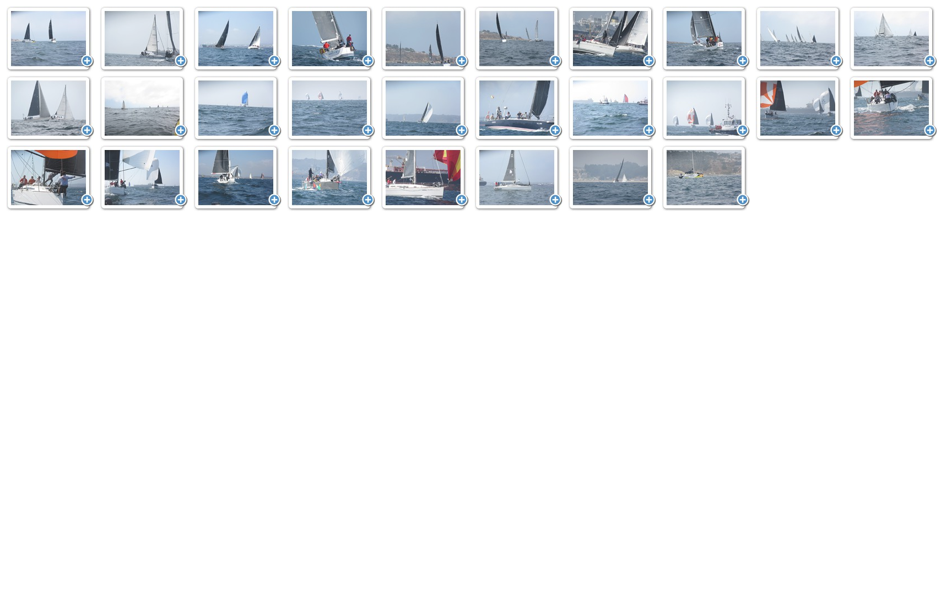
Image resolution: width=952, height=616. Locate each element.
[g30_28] (425, 178)
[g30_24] (50, 178)
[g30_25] (144, 178)
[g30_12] (799, 39)
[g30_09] (518, 39)
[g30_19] (518, 109)
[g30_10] (612, 39)
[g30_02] (612, 178)
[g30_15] (144, 109)
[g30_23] (893, 109)
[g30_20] (612, 109)
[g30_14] (50, 109)
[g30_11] (706, 39)
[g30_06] (237, 39)
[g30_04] (50, 39)
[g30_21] (706, 109)
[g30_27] (331, 178)
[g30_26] (237, 178)
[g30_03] (706, 178)
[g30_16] (237, 109)
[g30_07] (331, 39)
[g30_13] (893, 39)
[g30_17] (331, 109)
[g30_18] (425, 109)
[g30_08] (425, 39)
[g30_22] (799, 109)
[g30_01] (518, 178)
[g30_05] (144, 39)
